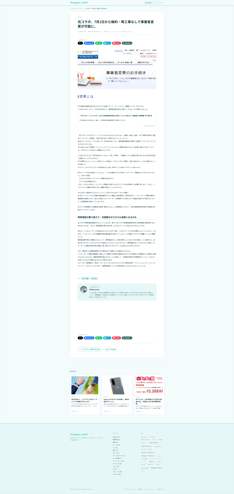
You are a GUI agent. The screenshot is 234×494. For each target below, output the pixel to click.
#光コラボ (94, 278)
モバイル (80, 17)
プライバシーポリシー (150, 489)
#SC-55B (143, 449)
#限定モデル (152, 461)
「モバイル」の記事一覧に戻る (91, 349)
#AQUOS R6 (150, 464)
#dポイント (144, 443)
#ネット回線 (85, 278)
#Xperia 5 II (159, 461)
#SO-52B (157, 464)
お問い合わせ (160, 489)
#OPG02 (161, 439)
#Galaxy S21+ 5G (158, 446)
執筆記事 (117, 440)
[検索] (163, 3)
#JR (142, 471)
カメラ (116, 466)
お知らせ (116, 437)
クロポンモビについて (130, 489)
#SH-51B (143, 464)
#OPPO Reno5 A (146, 446)
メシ (115, 448)
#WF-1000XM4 (144, 459)
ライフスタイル (118, 456)
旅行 (115, 450)
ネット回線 (117, 458)
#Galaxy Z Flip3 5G (147, 456)
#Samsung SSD (144, 468)
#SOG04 (153, 437)
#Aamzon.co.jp (145, 437)
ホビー (116, 453)
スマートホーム (118, 461)
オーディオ (117, 464)
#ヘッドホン (144, 461)
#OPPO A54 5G (154, 443)
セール (116, 445)
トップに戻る (112, 349)
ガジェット (117, 472)
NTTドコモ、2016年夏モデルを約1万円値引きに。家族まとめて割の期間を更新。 (149, 401)
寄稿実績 (139, 489)
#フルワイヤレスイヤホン (156, 459)
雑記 (115, 442)
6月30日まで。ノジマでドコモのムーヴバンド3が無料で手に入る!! (84, 400)
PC (115, 469)
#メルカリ (154, 439)
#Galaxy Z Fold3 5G (147, 452)
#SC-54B (149, 449)
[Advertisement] (117, 317)
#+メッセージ (159, 456)
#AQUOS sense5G (145, 439)
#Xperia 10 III (156, 467)
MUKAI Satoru (94, 289)
